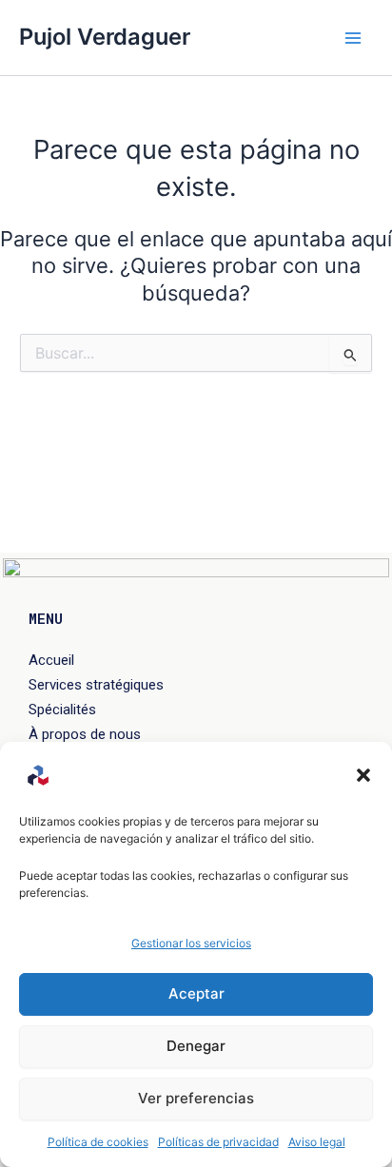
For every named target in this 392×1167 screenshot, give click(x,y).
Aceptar (196, 993)
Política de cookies (98, 1142)
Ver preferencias (196, 1098)
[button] (363, 775)
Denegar (196, 1046)
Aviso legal (316, 1142)
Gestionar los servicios (191, 943)
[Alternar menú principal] (353, 38)
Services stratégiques (96, 684)
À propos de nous (85, 734)
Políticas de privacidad (218, 1142)
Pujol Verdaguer (104, 36)
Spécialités (62, 709)
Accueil (51, 660)
